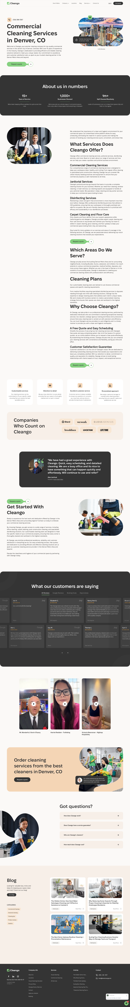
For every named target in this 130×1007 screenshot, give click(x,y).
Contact (31, 990)
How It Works (56, 3)
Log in (109, 3)
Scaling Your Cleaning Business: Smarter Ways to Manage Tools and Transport (80, 984)
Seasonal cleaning (13, 912)
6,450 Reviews (101, 49)
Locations (74, 3)
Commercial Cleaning (13, 909)
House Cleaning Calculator (35, 981)
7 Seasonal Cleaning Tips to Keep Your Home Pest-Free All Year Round (80, 990)
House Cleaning (55, 974)
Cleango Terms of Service (35, 987)
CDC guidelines (75, 205)
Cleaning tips (11, 916)
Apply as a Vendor (33, 993)
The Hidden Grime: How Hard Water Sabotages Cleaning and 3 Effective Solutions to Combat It (79, 975)
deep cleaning (101, 191)
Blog (80, 3)
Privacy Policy (32, 984)
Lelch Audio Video (58, 479)
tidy (93, 226)
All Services (54, 981)
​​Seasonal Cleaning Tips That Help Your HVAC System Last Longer (80, 987)
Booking (31, 996)
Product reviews (12, 920)
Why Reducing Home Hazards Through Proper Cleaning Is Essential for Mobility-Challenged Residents (79, 978)
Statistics (10, 923)
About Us (31, 974)
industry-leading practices (83, 174)
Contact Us (96, 3)
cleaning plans (87, 285)
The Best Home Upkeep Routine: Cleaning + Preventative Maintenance (80, 981)
